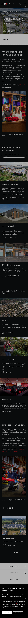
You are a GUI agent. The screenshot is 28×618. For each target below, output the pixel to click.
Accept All (7, 612)
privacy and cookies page (12, 603)
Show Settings (18, 612)
